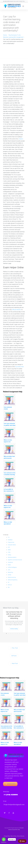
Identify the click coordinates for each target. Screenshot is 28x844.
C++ (9, 537)
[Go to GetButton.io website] (3, 842)
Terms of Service (20, 836)
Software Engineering (12, 579)
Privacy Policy (7, 836)
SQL (9, 587)
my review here (19, 366)
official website (16, 309)
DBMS (9, 549)
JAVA (9, 569)
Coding (9, 554)
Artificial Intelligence (12, 567)
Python (9, 564)
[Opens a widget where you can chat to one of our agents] (22, 841)
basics (21, 139)
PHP (9, 547)
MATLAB (10, 584)
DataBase (10, 539)
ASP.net (9, 574)
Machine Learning (12, 577)
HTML (9, 552)
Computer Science (12, 544)
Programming (11, 542)
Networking (10, 572)
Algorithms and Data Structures (15, 559)
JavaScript (10, 562)
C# (8, 582)
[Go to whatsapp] (4, 839)
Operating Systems (12, 557)
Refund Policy (13, 836)
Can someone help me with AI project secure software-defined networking (14, 615)
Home (5, 35)
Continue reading (14, 628)
